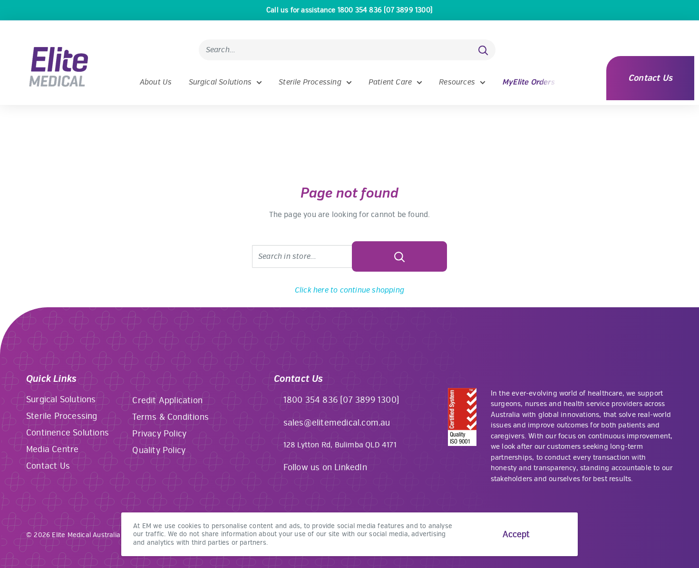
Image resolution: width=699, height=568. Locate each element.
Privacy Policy (159, 433)
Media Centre (52, 449)
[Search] (483, 49)
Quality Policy (158, 450)
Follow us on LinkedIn (325, 467)
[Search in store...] (399, 256)
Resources (457, 82)
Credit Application (167, 400)
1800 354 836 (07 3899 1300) (341, 400)
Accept (516, 534)
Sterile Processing (310, 82)
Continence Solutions (67, 432)
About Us (156, 82)
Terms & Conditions (170, 417)
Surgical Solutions (220, 82)
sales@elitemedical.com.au (336, 422)
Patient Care (390, 82)
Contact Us (650, 78)
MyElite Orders (528, 82)
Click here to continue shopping (349, 290)
